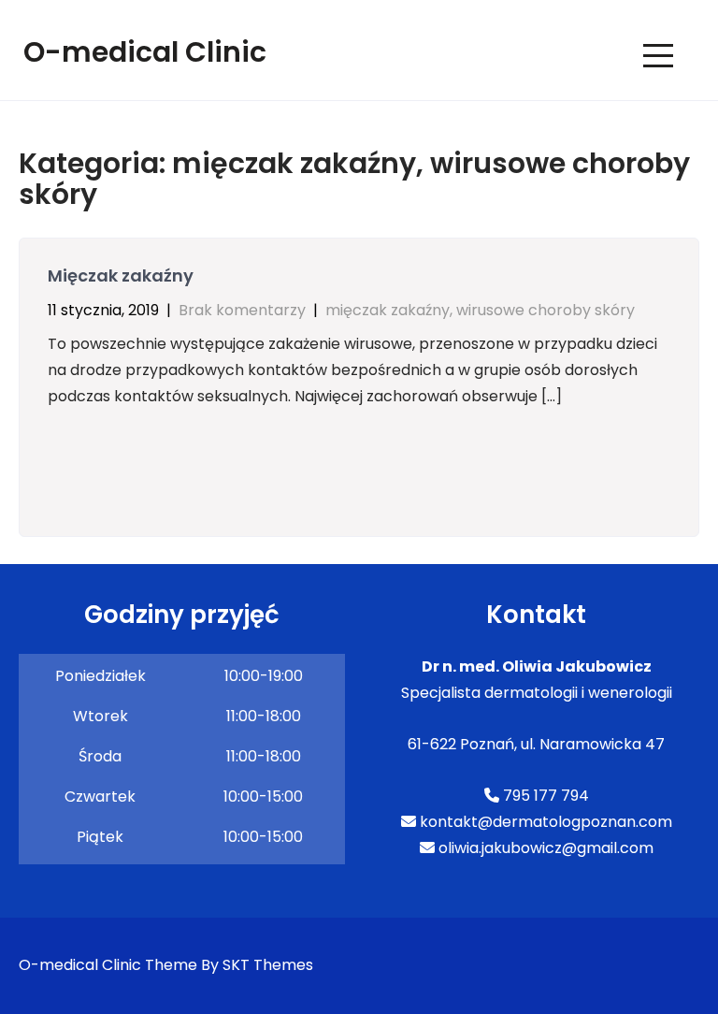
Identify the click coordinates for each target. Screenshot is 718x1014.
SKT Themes (268, 965)
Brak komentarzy (242, 310)
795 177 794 (544, 795)
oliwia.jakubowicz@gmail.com (544, 848)
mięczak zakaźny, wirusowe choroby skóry (480, 310)
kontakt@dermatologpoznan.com (544, 822)
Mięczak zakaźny (121, 275)
